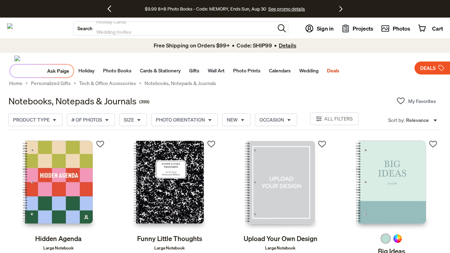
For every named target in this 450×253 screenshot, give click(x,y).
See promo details (286, 9)
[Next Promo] (340, 9)
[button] (282, 28)
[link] (58, 185)
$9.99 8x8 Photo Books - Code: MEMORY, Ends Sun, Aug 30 (205, 9)
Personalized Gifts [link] (51, 83)
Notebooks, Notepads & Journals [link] (180, 83)
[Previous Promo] (112, 9)
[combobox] (174, 28)
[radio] (386, 239)
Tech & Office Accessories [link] (107, 83)
